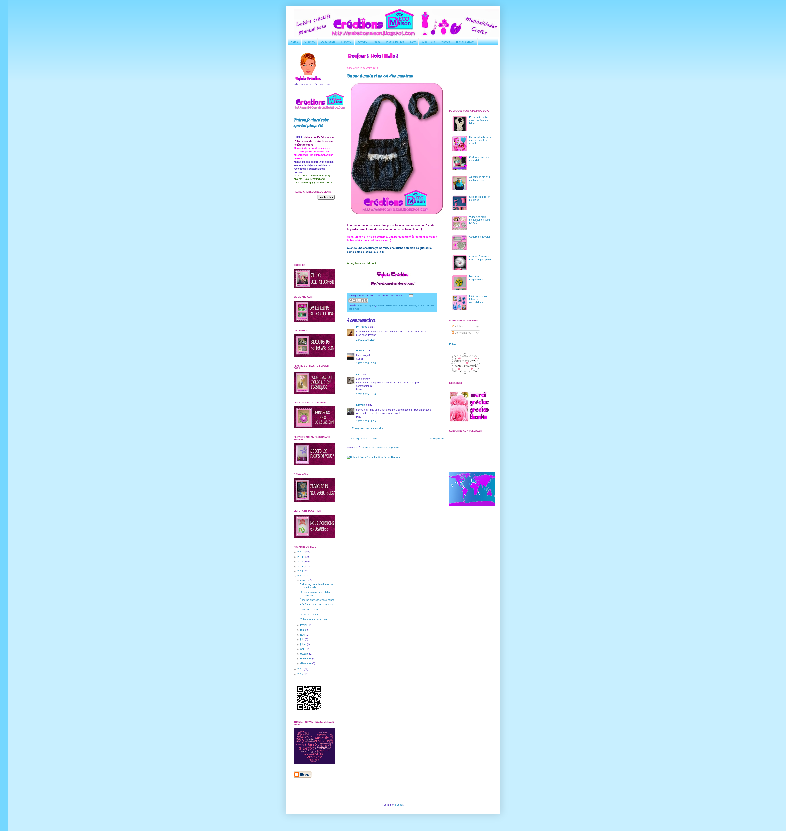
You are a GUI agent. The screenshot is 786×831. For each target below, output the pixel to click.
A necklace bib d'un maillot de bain (480, 178)
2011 (300, 557)
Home (294, 41)
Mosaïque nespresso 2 (476, 278)
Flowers (346, 41)
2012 (300, 561)
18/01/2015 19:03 (366, 421)
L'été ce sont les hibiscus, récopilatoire (478, 299)
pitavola (360, 405)
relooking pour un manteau (421, 305)
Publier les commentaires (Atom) (380, 447)
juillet (303, 644)
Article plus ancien (438, 438)
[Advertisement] (392, 494)
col (365, 305)
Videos (445, 41)
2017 (300, 674)
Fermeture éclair (309, 614)
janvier (304, 580)
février (304, 625)
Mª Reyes (361, 326)
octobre (304, 653)
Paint (376, 41)
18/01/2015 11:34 (366, 339)
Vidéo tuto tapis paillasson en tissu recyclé (479, 220)
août (303, 649)
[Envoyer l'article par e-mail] (410, 295)
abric (360, 305)
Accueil (374, 438)
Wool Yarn (428, 41)
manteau (380, 305)
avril (303, 634)
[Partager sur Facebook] (362, 300)
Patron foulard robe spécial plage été (311, 122)
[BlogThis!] (354, 300)
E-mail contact (465, 41)
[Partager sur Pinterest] (366, 300)
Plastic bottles (395, 41)
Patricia (360, 350)
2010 (300, 552)
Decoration (328, 41)
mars (303, 629)
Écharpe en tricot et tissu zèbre (317, 599)
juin (302, 639)
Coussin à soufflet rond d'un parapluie (480, 258)
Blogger (398, 804)
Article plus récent (360, 438)
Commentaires (462, 332)
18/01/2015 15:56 (366, 394)
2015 (300, 576)
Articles (458, 326)
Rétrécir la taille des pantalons (317, 604)
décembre (306, 663)
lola (358, 374)
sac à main (354, 309)
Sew (413, 41)
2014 (300, 571)
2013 (300, 566)
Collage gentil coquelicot (314, 619)
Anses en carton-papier (313, 609)
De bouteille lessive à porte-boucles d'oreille (480, 140)
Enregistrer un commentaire (367, 428)
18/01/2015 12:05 (366, 363)
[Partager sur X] (358, 300)
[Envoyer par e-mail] (350, 300)
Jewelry (362, 41)
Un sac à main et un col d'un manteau (380, 76)
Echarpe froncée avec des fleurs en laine (479, 120)
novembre (306, 658)
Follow (453, 344)
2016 (300, 669)
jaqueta (371, 305)
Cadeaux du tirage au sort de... (479, 158)
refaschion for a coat (396, 305)
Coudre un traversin (480, 236)
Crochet (309, 41)
